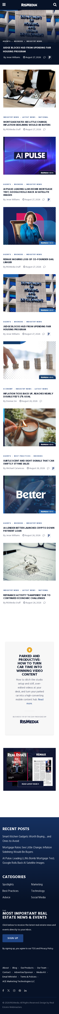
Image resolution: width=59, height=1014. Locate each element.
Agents (6, 41)
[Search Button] (55, 5)
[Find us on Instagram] (14, 990)
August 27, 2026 (33, 57)
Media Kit (41, 972)
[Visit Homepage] (29, 5)
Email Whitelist (9, 977)
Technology (38, 891)
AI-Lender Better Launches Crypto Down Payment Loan (28, 529)
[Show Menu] (4, 5)
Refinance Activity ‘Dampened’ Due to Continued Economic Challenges (26, 596)
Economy (8, 389)
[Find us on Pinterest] (20, 990)
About (5, 968)
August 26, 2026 (29, 401)
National (43, 117)
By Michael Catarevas (13, 468)
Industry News (34, 41)
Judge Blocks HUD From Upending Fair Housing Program (27, 328)
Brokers (18, 41)
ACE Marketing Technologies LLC (18, 981)
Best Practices (22, 456)
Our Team (41, 968)
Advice (6, 897)
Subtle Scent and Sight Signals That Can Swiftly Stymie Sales (28, 462)
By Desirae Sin (10, 401)
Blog (14, 968)
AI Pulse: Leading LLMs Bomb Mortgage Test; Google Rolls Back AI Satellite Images (27, 192)
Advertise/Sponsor (23, 972)
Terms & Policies (28, 977)
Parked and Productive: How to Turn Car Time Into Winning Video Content (29, 665)
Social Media (38, 897)
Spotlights (8, 884)
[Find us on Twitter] (8, 990)
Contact (6, 972)
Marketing (37, 884)
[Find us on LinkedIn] (25, 990)
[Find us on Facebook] (3, 990)
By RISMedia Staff (11, 129)
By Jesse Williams (12, 57)
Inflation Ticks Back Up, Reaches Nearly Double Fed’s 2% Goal (28, 395)
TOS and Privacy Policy (42, 948)
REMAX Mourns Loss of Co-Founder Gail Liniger (28, 260)
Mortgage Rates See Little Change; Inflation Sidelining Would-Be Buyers (26, 123)
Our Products (27, 968)
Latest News (28, 117)
